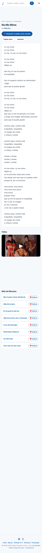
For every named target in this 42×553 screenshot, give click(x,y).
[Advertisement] (21, 13)
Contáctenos (29, 548)
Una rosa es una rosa (12, 346)
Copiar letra (8, 39)
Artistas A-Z (18, 542)
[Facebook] (19, 539)
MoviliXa (37, 545)
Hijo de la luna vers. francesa (15, 318)
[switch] (37, 3)
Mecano (9, 21)
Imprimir (20, 39)
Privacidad (35, 542)
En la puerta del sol (11, 311)
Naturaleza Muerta (11, 332)
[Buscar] (32, 3)
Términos (27, 542)
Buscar (10, 542)
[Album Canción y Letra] (3, 3)
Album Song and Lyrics (16, 548)
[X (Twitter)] (23, 539)
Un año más (8, 339)
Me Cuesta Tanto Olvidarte (14, 297)
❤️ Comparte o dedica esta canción (17, 34)
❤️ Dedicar (33, 297)
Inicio (3, 21)
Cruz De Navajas (10, 325)
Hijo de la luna (9, 304)
